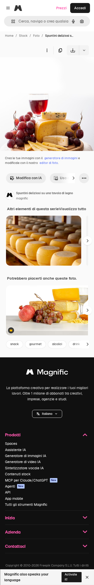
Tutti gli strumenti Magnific (26, 504)
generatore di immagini (60, 158)
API (8, 492)
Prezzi (61, 8)
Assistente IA (15, 450)
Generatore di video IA (23, 462)
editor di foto (49, 163)
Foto (36, 36)
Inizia (10, 517)
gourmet (35, 344)
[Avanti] (73, 178)
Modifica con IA (29, 178)
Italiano (47, 414)
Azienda (13, 532)
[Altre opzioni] (47, 50)
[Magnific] (47, 373)
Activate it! (71, 577)
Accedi (80, 8)
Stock (23, 36)
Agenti (14, 486)
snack (14, 344)
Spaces (11, 443)
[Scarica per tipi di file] (84, 50)
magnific (22, 198)
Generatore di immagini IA (25, 456)
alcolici (57, 344)
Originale (33, 66)
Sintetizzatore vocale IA (24, 468)
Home (9, 36)
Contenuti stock (18, 474)
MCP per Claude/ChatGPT (30, 480)
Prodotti (13, 434)
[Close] (87, 577)
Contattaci (15, 546)
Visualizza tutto (72, 209)
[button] (47, 414)
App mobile (14, 498)
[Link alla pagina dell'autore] (9, 196)
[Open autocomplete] (11, 21)
